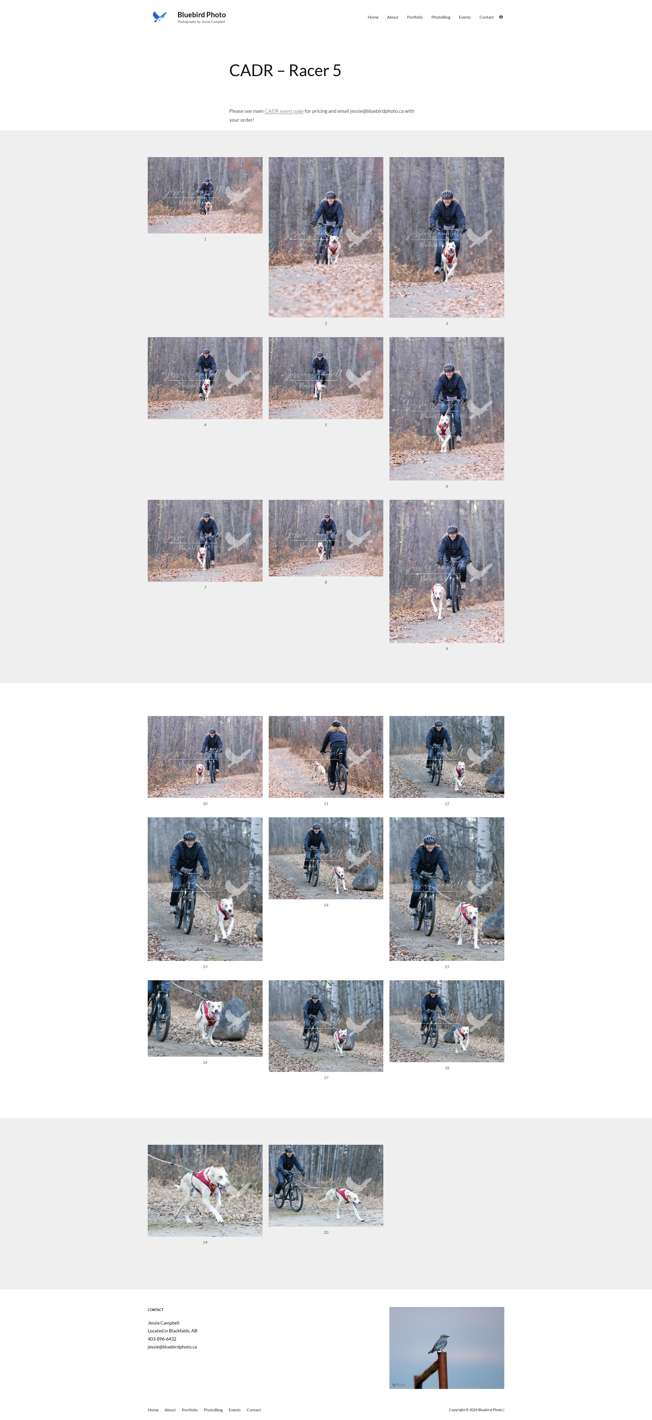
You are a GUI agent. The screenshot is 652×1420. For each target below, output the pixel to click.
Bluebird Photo (202, 14)
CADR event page (284, 111)
